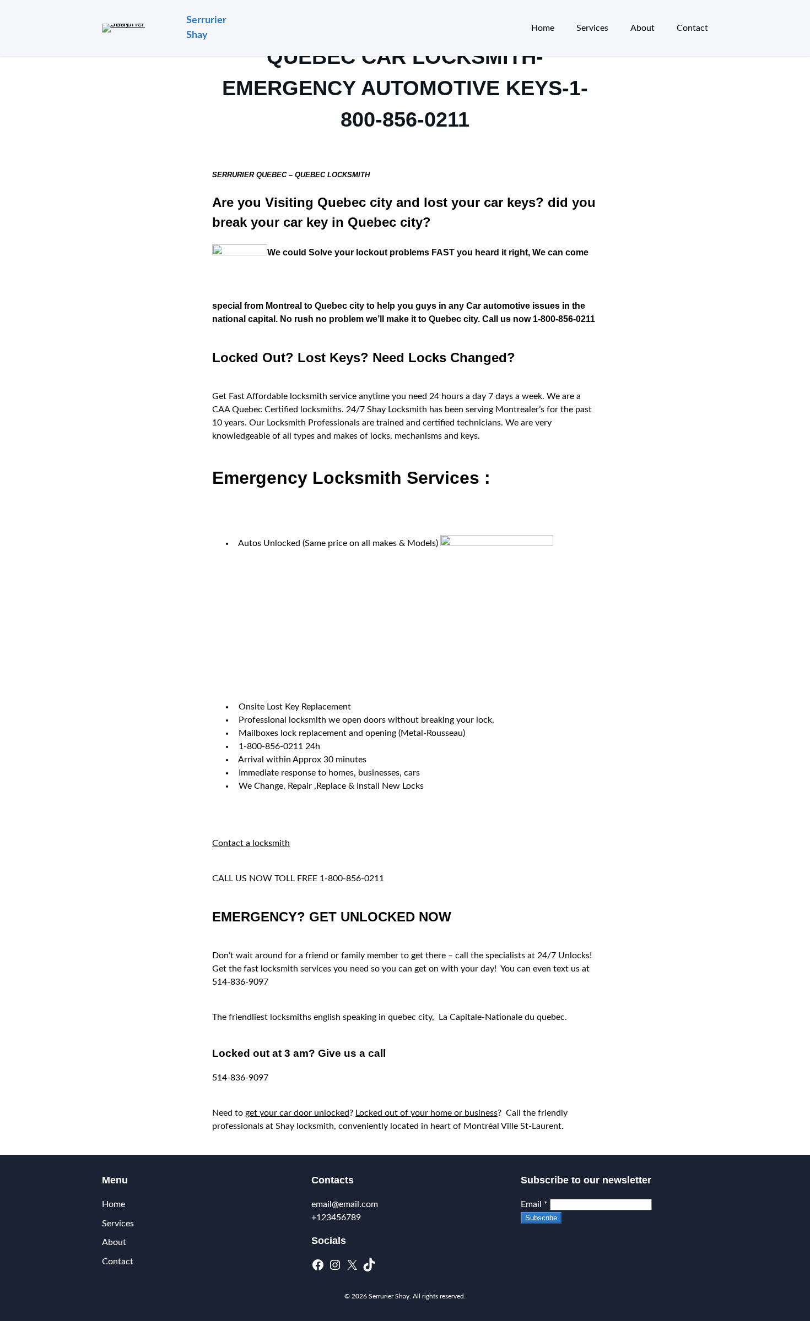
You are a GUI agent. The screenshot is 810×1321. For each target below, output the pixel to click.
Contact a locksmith (251, 843)
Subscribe (541, 1218)
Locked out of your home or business (426, 1113)
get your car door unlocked (297, 1113)
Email (534, 1204)
